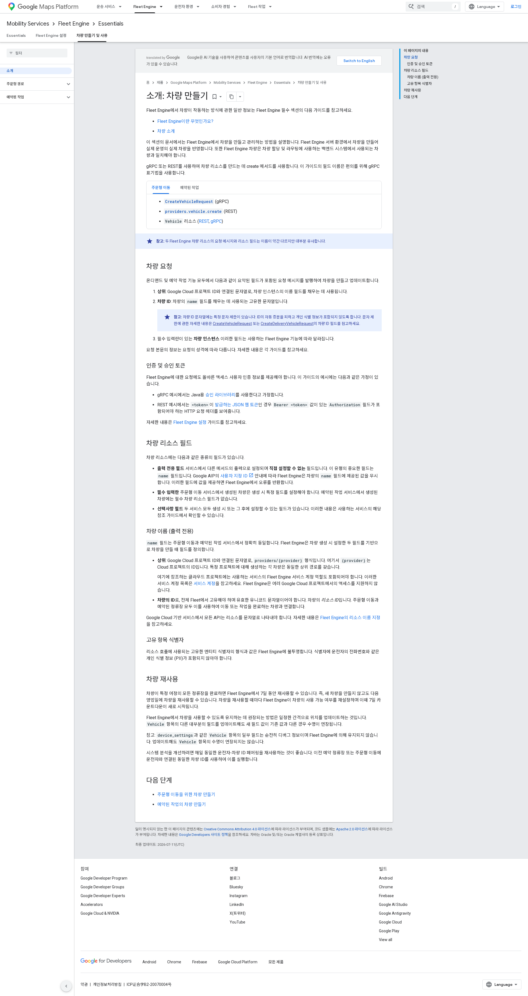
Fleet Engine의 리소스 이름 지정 (350, 617)
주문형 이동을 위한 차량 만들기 (186, 794)
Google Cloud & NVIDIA (100, 913)
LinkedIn (237, 904)
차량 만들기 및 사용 (92, 35)
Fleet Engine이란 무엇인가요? (185, 121)
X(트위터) (238, 913)
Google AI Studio (393, 904)
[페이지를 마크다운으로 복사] (232, 96)
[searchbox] (37, 53)
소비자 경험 (220, 6)
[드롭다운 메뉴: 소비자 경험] (236, 6)
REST (204, 221)
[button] (32, 84)
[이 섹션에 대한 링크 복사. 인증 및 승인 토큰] (190, 366)
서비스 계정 (204, 583)
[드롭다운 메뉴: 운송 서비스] (121, 6)
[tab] (161, 187)
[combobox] (433, 7)
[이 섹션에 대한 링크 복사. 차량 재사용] (183, 680)
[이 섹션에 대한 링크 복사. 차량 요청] (177, 267)
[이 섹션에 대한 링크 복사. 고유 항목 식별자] (189, 640)
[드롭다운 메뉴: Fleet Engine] (162, 6)
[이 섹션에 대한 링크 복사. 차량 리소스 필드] (197, 444)
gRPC (216, 221)
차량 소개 (166, 131)
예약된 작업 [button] (189, 187)
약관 (84, 984)
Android (386, 878)
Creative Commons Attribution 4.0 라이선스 (237, 829)
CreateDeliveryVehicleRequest (287, 323)
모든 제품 (276, 962)
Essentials (110, 23)
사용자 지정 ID (234, 475)
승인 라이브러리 (220, 394)
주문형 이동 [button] (161, 187)
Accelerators (92, 904)
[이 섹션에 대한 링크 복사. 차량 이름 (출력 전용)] (198, 531)
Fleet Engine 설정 (51, 35)
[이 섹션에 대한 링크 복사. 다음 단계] (177, 781)
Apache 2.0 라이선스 (352, 829)
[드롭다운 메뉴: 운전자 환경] (199, 6)
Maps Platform (58, 6)
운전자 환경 (183, 6)
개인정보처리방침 (107, 984)
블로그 (235, 878)
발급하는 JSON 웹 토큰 (236, 404)
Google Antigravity (395, 913)
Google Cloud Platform (237, 962)
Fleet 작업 (256, 6)
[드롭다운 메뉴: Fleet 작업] (272, 6)
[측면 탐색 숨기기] (66, 986)
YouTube (237, 922)
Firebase (386, 896)
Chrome (386, 887)
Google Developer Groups (102, 887)
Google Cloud (390, 922)
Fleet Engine (144, 6)
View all (385, 939)
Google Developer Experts (103, 896)
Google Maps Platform (188, 82)
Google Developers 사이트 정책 (203, 835)
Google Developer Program (104, 878)
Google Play (389, 931)
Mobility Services (28, 23)
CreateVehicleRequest (232, 323)
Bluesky (236, 887)
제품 (160, 82)
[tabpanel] (264, 211)
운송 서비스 (106, 6)
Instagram (239, 896)
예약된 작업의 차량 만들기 (181, 804)
